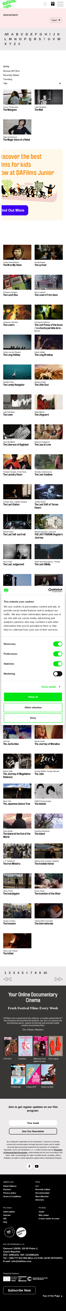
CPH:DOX (7, 1059)
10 (45, 973)
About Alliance (9, 1186)
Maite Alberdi (39, 412)
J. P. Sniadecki (9, 861)
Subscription (9, 1212)
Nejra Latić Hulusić (10, 951)
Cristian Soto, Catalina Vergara (15, 502)
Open (54, 20)
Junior (41, 1212)
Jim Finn (6, 741)
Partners (7, 1189)
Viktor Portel (8, 891)
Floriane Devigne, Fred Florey (14, 472)
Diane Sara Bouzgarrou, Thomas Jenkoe (47, 562)
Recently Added (11, 75)
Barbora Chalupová (42, 442)
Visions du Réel (47, 1087)
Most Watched (41, 1196)
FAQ (5, 1222)
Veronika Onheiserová (43, 472)
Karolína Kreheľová (42, 831)
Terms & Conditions (12, 1196)
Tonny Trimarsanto (10, 107)
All (6, 34)
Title (5, 83)
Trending (7, 79)
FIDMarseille (16, 1087)
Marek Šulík (7, 771)
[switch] (57, 653)
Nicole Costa (40, 741)
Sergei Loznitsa (9, 921)
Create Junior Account (49, 1219)
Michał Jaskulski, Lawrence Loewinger (45, 532)
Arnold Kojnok (40, 262)
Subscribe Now (19, 1290)
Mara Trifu (7, 801)
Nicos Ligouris (40, 292)
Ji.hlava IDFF (31, 1087)
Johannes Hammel (10, 322)
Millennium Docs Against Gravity (39, 1060)
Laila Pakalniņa (40, 107)
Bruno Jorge (39, 891)
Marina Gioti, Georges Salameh (47, 861)
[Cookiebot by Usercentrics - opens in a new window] (48, 590)
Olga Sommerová (10, 137)
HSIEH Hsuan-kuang (43, 801)
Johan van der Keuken (12, 352)
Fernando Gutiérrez (42, 322)
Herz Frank (7, 562)
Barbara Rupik (40, 382)
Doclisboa (22, 1059)
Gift (4, 1219)
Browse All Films (11, 71)
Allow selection (33, 707)
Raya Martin (8, 831)
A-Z (37, 1186)
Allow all (33, 697)
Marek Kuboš (8, 532)
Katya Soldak (40, 352)
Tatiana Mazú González (44, 921)
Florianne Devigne (10, 292)
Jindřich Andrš (40, 502)
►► (48, 979)
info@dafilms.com (21, 1261)
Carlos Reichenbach (11, 262)
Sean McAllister (9, 442)
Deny (33, 717)
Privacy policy (9, 1193)
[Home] (9, 4)
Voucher (7, 1215)
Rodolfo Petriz (8, 382)
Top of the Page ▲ (53, 1296)
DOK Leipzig (53, 1059)
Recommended (42, 1193)
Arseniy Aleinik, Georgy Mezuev (47, 771)
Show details (48, 686)
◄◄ (18, 979)
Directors (39, 1200)
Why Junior (44, 1215)
